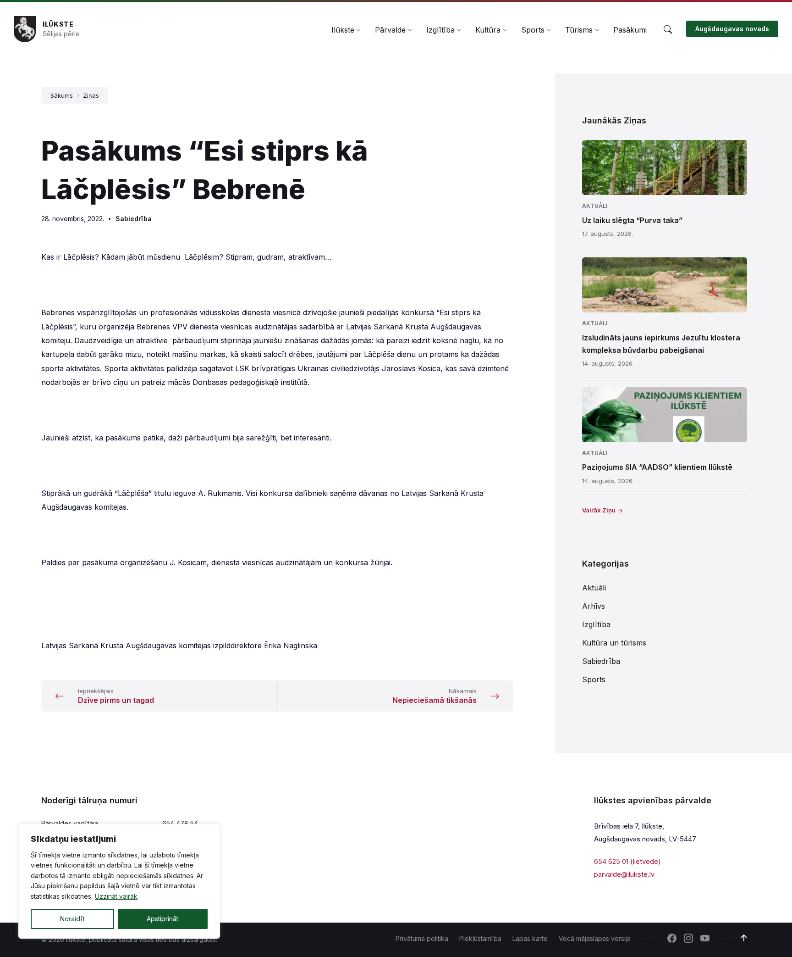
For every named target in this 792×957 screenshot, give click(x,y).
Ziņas (91, 95)
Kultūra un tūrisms (614, 642)
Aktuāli (594, 205)
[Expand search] (668, 30)
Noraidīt (72, 919)
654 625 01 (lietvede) (627, 861)
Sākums (61, 95)
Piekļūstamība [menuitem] (480, 938)
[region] (119, 881)
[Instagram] (688, 939)
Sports (593, 679)
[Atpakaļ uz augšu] (744, 938)
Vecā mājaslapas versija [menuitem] (595, 938)
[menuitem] (342, 29)
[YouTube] (705, 939)
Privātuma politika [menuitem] (422, 938)
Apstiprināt (162, 919)
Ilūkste (58, 24)
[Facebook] (671, 939)
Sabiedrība (134, 219)
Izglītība (596, 624)
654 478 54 (180, 823)
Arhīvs (593, 606)
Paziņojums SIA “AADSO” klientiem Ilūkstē (657, 467)
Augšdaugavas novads (732, 29)
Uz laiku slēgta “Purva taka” (632, 220)
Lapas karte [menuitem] (530, 938)
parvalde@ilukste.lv (624, 874)
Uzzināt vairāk (116, 896)
